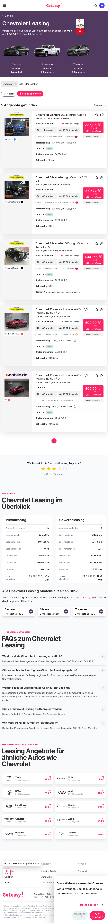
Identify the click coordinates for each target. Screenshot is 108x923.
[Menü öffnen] (4, 5)
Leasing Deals (48, 871)
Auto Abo (46, 876)
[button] (102, 115)
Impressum (38, 897)
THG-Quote (47, 882)
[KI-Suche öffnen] (6, 872)
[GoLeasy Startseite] (54, 5)
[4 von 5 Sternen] (59, 469)
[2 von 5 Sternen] (48, 469)
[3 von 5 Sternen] (54, 469)
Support (82, 871)
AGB (46, 897)
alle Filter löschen (28, 84)
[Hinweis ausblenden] (38, 863)
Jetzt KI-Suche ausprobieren (21, 863)
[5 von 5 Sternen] (65, 469)
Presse (8, 882)
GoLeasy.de (87, 597)
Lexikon (9, 876)
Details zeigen (89, 904)
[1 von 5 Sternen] (43, 469)
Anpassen (80, 913)
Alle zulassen (97, 915)
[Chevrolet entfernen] (16, 84)
